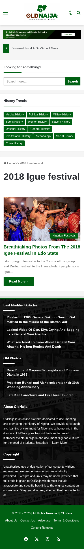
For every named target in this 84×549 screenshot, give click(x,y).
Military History (62, 114)
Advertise (44, 520)
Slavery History (61, 121)
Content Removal (42, 527)
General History (40, 129)
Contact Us (27, 520)
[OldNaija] (42, 12)
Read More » (18, 281)
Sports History (14, 121)
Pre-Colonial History (18, 136)
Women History (37, 121)
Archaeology (43, 136)
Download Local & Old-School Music (35, 48)
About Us (11, 520)
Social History (64, 136)
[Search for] (78, 14)
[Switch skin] (70, 14)
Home (10, 163)
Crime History (14, 143)
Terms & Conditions (66, 520)
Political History (38, 114)
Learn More (59, 442)
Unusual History (15, 129)
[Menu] (5, 14)
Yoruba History (15, 114)
